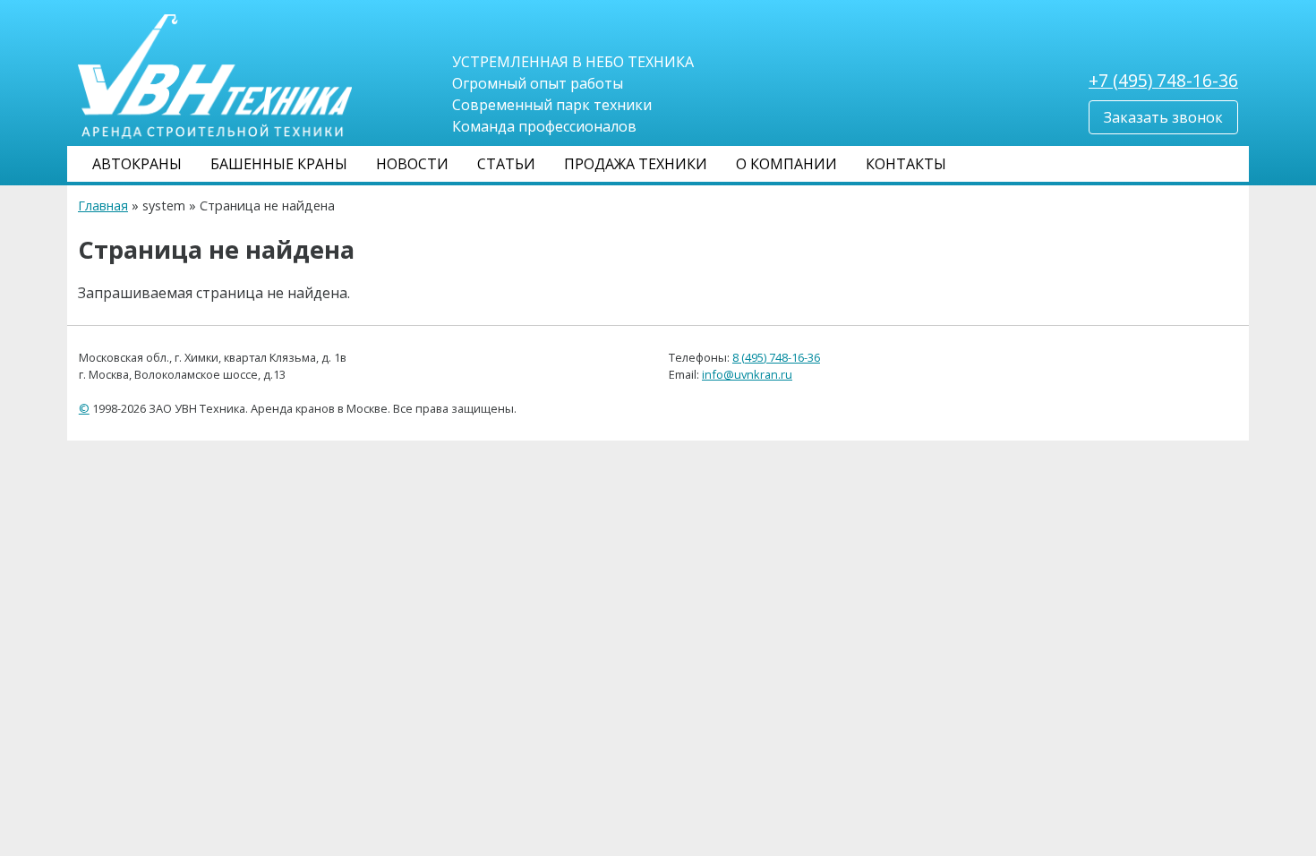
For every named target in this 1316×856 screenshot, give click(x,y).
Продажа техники (635, 164)
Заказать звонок (1163, 117)
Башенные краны (278, 164)
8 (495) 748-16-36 (776, 357)
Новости (412, 164)
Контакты (906, 164)
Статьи (506, 164)
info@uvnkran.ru (747, 374)
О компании (786, 164)
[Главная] (215, 75)
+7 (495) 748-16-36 (1163, 80)
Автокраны (137, 164)
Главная (103, 205)
